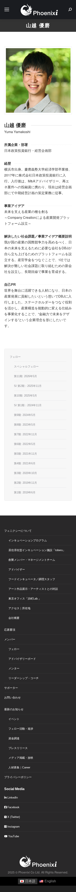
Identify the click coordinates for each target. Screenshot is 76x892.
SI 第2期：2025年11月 (28, 385)
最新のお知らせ (13, 709)
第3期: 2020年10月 (25, 473)
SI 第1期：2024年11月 (28, 405)
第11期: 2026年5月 (25, 376)
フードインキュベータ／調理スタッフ (31, 579)
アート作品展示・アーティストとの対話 (33, 588)
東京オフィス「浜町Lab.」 (24, 598)
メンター (13, 668)
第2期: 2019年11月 (25, 482)
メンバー (9, 639)
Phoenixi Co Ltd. (29, 872)
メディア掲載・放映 (20, 757)
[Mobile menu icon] (6, 9)
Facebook (13, 807)
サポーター (11, 687)
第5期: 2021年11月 (25, 453)
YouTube (13, 836)
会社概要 (13, 618)
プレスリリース (18, 748)
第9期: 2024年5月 (24, 415)
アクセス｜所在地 (19, 608)
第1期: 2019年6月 (24, 492)
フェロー (15, 356)
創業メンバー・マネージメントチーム (31, 559)
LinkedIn (12, 797)
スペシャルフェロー (26, 366)
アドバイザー (16, 569)
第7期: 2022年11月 (25, 434)
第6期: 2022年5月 (24, 444)
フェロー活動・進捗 (20, 728)
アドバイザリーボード (22, 658)
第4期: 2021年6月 (24, 463)
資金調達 (13, 738)
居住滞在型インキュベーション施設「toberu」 (36, 550)
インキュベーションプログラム (27, 540)
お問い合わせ (12, 697)
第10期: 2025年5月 (25, 395)
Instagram (13, 826)
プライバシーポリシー (18, 777)
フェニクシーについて (18, 530)
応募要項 (9, 629)
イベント (13, 719)
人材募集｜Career (19, 767)
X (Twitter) (13, 817)
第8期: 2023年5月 (24, 424)
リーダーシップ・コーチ (23, 678)
